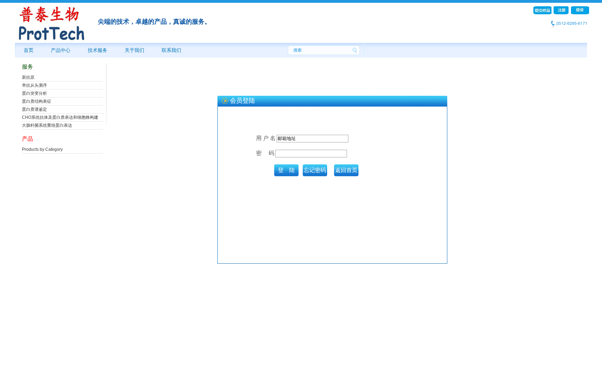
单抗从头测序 (34, 85)
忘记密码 (315, 170)
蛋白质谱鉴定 (34, 109)
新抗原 (28, 77)
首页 (28, 50)
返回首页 (346, 170)
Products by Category (42, 149)
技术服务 (97, 50)
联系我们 (171, 50)
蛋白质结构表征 (36, 101)
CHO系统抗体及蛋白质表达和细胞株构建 (60, 117)
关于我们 (134, 50)
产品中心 (60, 50)
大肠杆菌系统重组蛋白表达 (47, 125)
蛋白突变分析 (34, 93)
